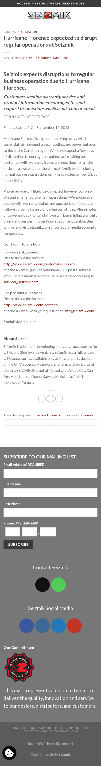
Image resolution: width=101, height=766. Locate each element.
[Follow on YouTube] (74, 625)
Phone (21, 523)
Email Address (24, 465)
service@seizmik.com (21, 281)
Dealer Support (68, 728)
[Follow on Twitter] (58, 625)
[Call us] (58, 584)
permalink (89, 415)
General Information (20, 31)
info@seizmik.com (79, 311)
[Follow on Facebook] (26, 625)
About (46, 731)
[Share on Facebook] (42, 398)
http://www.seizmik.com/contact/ (31, 304)
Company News (66, 731)
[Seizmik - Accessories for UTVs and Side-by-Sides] (50, 15)
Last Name (12, 504)
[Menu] (6, 15)
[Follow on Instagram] (42, 625)
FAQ (86, 728)
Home (15, 728)
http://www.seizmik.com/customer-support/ (39, 264)
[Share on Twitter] (50, 398)
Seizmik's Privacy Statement (50, 744)
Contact (31, 731)
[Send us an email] (42, 584)
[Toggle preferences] (9, 753)
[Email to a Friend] (59, 398)
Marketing (60, 57)
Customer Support (37, 728)
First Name (12, 484)
